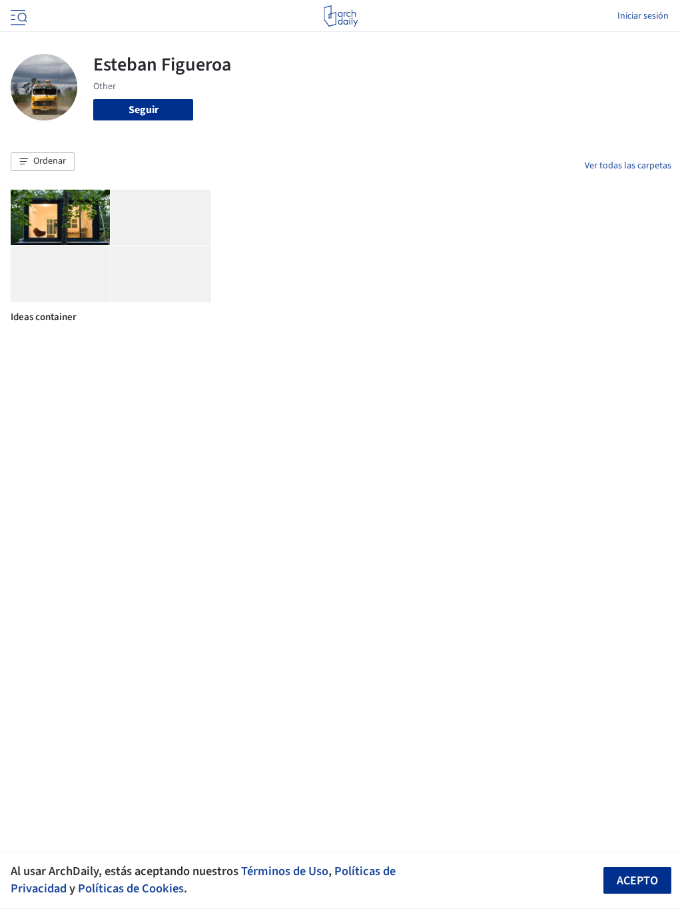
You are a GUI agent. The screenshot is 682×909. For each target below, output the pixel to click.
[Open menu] (17, 16)
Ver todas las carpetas (628, 165)
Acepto (637, 880)
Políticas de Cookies (131, 888)
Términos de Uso (284, 871)
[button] (43, 161)
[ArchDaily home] (341, 16)
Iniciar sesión (643, 16)
